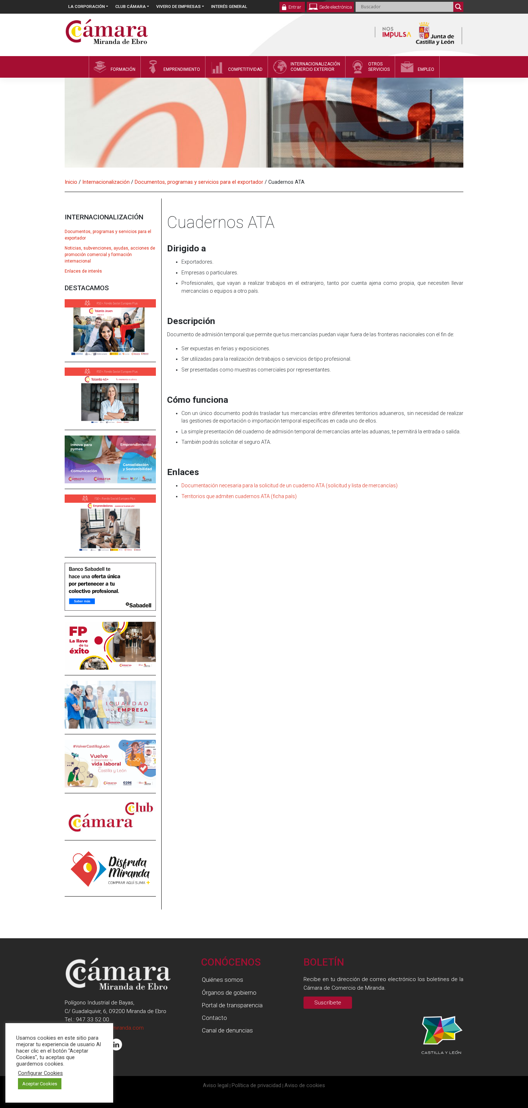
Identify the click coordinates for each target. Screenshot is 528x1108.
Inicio (71, 182)
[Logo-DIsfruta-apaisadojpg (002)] (110, 873)
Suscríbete (327, 1002)
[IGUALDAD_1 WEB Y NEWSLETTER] (110, 709)
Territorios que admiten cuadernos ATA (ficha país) (239, 496)
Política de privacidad (256, 1085)
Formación (123, 69)
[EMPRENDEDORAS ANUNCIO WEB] (110, 528)
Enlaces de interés (83, 271)
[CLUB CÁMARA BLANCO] (110, 822)
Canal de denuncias (227, 1030)
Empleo (426, 69)
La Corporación (86, 6)
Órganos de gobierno (229, 992)
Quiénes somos (222, 979)
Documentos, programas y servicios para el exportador (199, 182)
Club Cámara (130, 6)
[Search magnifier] (458, 7)
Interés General (229, 6)
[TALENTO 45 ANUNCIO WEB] (110, 401)
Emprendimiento (181, 69)
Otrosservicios (379, 66)
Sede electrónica (335, 7)
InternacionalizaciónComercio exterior (315, 66)
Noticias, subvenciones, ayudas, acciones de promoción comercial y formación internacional (110, 255)
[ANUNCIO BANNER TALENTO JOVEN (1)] (110, 333)
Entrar (294, 7)
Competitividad (245, 69)
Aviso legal (215, 1085)
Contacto (214, 1017)
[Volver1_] (110, 768)
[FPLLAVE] (110, 650)
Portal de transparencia (232, 1005)
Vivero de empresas (178, 6)
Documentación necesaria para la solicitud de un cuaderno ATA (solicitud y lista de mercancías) (289, 485)
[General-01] (110, 465)
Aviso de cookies (304, 1085)
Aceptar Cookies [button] (39, 1083)
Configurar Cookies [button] (40, 1073)
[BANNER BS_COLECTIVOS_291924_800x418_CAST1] (110, 592)
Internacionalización (106, 182)
